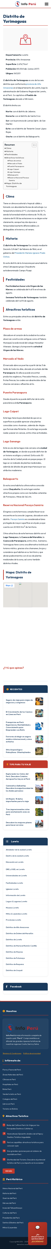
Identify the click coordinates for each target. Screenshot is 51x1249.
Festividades (12, 154)
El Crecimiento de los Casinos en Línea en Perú (19, 713)
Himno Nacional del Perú (12, 1188)
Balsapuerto (13, 175)
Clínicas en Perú (9, 1079)
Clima (8, 148)
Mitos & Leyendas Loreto (16, 914)
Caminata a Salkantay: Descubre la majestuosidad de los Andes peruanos (19, 788)
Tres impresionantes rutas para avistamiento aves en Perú (18, 812)
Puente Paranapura (16, 166)
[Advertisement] (25, 635)
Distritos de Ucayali (14, 970)
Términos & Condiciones (12, 1053)
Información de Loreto (15, 895)
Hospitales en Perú (10, 1084)
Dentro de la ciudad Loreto (17, 856)
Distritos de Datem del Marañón (19, 933)
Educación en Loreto (15, 862)
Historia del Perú (9, 1193)
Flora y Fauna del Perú (12, 1070)
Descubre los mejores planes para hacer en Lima (19, 823)
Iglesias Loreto (12, 889)
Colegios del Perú (10, 1099)
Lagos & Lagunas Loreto (16, 901)
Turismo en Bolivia (10, 1109)
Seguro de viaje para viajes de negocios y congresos (19, 701)
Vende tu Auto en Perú (12, 1094)
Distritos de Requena (15, 964)
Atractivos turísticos (15, 158)
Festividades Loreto (14, 883)
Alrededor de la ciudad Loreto (19, 850)
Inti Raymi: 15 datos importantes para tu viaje (17, 800)
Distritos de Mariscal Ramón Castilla (21, 946)
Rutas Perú (7, 1089)
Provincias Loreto (13, 920)
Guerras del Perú (10, 1198)
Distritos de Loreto (14, 939)
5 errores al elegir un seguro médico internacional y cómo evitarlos (19, 739)
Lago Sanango (14, 172)
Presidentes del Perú (11, 1218)
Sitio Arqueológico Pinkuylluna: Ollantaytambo (18, 751)
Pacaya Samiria (17, 519)
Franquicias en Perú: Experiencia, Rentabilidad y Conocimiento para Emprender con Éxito (18, 726)
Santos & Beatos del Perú (13, 1222)
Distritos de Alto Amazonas (17, 927)
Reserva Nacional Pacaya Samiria (19, 179)
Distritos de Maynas (14, 952)
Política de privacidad (32, 1053)
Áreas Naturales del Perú (13, 1074)
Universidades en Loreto (16, 875)
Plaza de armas (15, 161)
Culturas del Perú (10, 1213)
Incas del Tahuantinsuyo (12, 1208)
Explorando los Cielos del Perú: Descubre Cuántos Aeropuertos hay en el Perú (18, 776)
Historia (9, 151)
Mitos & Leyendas (10, 1227)
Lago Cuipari (14, 169)
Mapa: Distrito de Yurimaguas (14, 184)
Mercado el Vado (15, 163)
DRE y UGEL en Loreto (15, 869)
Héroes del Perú (9, 1203)
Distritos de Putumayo (15, 958)
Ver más (8, 1171)
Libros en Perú (9, 1104)
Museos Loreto (12, 908)
